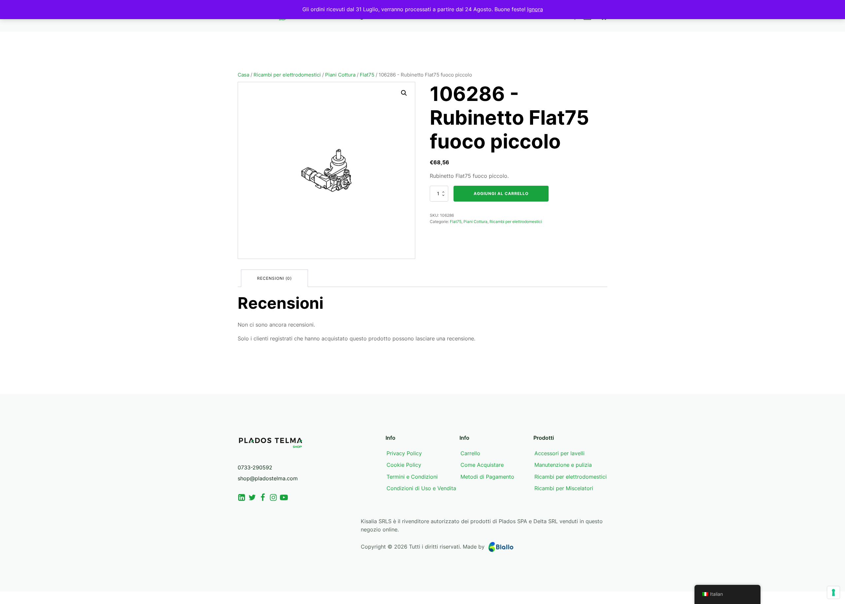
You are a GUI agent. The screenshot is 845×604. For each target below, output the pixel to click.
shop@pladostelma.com (268, 478)
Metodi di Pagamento (487, 476)
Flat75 (367, 75)
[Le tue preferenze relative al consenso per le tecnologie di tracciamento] (833, 592)
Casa (243, 75)
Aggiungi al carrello (501, 193)
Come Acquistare (482, 464)
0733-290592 (255, 467)
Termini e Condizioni (412, 476)
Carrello (470, 453)
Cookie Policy (404, 464)
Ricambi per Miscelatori (563, 488)
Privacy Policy (404, 453)
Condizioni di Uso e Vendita (421, 488)
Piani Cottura (340, 75)
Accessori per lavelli (559, 453)
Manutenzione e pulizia (563, 464)
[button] (404, 93)
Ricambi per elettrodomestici (287, 75)
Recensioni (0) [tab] (274, 278)
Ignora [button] (535, 9)
